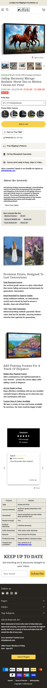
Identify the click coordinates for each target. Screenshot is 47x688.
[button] (4, 468)
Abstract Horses (10, 216)
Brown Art (27, 219)
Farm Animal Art (10, 223)
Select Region (23, 657)
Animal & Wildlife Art (12, 219)
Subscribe (37, 573)
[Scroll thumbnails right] (44, 66)
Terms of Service (21, 680)
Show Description (12, 205)
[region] (23, 468)
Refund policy (34, 680)
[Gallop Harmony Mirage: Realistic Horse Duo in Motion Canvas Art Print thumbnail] (5, 66)
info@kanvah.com (25, 545)
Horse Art (24, 223)
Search (10, 680)
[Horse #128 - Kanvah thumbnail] (13, 66)
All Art (22, 216)
